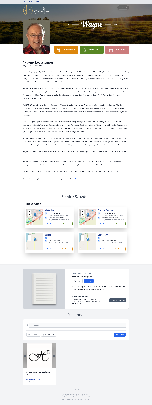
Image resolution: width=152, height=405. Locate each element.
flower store (79, 179)
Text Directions (51, 224)
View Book (77, 281)
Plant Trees (66, 224)
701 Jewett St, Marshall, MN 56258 (60, 220)
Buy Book (89, 281)
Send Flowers (66, 249)
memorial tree (48, 179)
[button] (35, 215)
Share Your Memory (118, 300)
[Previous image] (25, 356)
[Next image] (54, 356)
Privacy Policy (70, 396)
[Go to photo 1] (38, 367)
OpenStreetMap (78, 399)
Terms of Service (81, 396)
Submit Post (119, 335)
